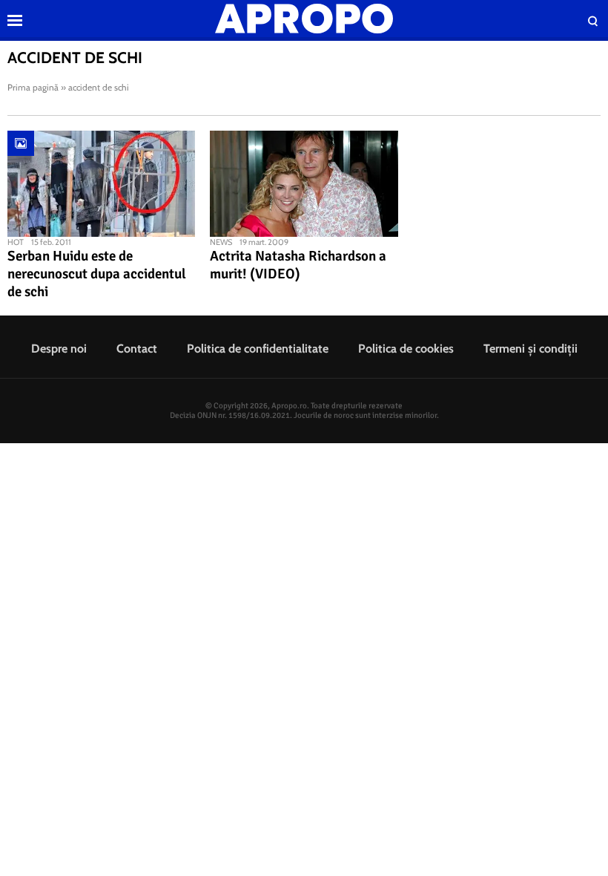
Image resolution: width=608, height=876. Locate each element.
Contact (136, 348)
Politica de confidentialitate (257, 348)
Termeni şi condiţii (530, 348)
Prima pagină (33, 87)
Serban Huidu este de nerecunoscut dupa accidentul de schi (96, 274)
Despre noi (59, 348)
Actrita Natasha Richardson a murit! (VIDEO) (298, 265)
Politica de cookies (406, 348)
